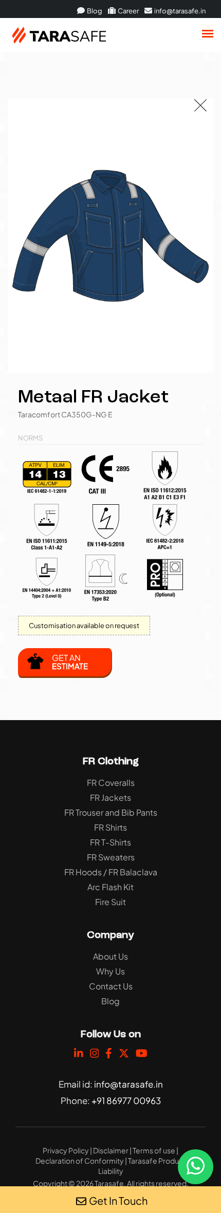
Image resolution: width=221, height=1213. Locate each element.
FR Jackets (110, 797)
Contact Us (111, 986)
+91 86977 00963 (126, 1100)
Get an (70, 661)
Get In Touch (118, 1200)
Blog (94, 11)
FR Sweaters (111, 857)
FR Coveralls (111, 782)
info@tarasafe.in (179, 11)
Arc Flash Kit (110, 886)
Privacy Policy (66, 1150)
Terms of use (154, 1150)
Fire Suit (110, 901)
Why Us (110, 971)
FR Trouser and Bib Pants (110, 812)
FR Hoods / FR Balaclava (110, 872)
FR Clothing (111, 762)
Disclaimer (110, 1150)
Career (128, 11)
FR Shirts (110, 827)
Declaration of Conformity (79, 1160)
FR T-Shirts (110, 842)
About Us (110, 956)
